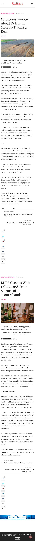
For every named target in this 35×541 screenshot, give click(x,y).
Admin (4, 36)
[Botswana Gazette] (17, 4)
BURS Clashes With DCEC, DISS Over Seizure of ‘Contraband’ (15, 288)
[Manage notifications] (30, 536)
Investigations (5, 13)
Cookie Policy (10, 535)
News (12, 13)
